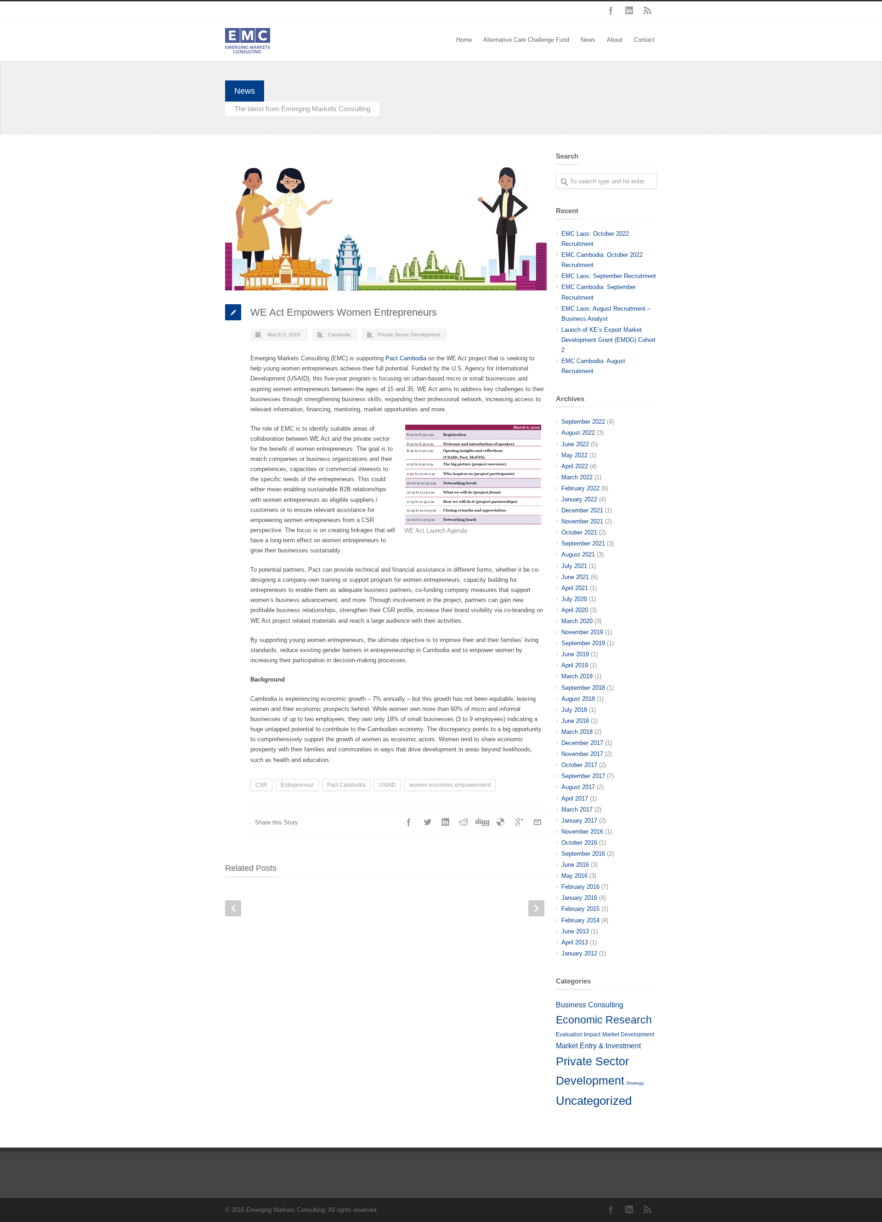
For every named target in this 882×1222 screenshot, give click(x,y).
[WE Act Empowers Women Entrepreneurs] (386, 221)
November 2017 (582, 753)
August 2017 (578, 787)
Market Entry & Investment (598, 1045)
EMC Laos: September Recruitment (608, 276)
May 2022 (574, 455)
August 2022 (578, 432)
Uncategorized (594, 1101)
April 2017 (574, 798)
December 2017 (582, 742)
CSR (261, 785)
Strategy (635, 1083)
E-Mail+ (537, 822)
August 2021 (578, 554)
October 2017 (579, 765)
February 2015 (580, 908)
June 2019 (575, 654)
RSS (648, 10)
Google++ (519, 822)
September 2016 (583, 853)
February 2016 (580, 886)
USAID (387, 785)
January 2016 (579, 897)
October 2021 (579, 532)
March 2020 (577, 621)
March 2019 (577, 676)
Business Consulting (589, 1004)
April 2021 (574, 588)
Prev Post (233, 908)
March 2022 (577, 477)
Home (464, 39)
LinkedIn (629, 10)
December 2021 (582, 510)
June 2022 (575, 444)
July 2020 (574, 599)
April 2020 (574, 610)
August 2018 (578, 698)
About (614, 39)
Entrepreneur (297, 785)
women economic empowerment (450, 785)
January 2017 (579, 820)
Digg (482, 822)
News (588, 39)
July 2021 (574, 566)
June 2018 (575, 720)
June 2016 (575, 864)
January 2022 (579, 499)
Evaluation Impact (578, 1034)
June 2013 (575, 931)
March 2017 (577, 809)
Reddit (464, 822)
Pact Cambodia (405, 358)
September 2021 (583, 543)
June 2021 (575, 577)
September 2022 (583, 421)
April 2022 (574, 466)
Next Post (536, 908)
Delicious (501, 822)
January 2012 (579, 953)
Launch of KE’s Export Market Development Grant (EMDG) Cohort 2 (608, 339)
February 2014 (580, 920)
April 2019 (574, 665)
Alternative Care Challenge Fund (526, 39)
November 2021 (582, 521)
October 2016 (579, 842)
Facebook (611, 10)
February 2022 (580, 488)
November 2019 (582, 632)
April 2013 (574, 942)
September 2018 (583, 687)
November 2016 (582, 831)
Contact (644, 39)
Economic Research (604, 1020)
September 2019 (583, 643)
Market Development (628, 1034)
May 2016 (574, 875)
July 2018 (574, 709)
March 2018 (577, 731)
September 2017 (583, 776)
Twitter (427, 822)
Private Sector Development (409, 334)
